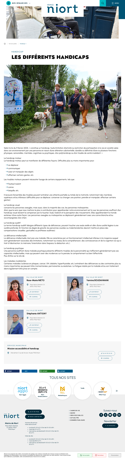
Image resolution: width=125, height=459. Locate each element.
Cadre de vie (75, 410)
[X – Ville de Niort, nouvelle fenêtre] (106, 415)
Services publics (13, 43)
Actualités (74, 418)
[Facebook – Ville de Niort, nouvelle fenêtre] (101, 415)
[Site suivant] (116, 390)
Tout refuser (100, 455)
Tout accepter (86, 455)
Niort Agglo (22, 395)
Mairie (72, 413)
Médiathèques (62, 395)
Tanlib (82, 388)
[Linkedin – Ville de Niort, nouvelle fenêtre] (119, 415)
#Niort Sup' (102, 395)
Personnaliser (115, 455)
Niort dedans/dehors (42, 395)
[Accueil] (5, 44)
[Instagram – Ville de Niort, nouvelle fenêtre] (115, 415)
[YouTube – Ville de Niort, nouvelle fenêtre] (110, 415)
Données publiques (77, 420)
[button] (103, 3)
